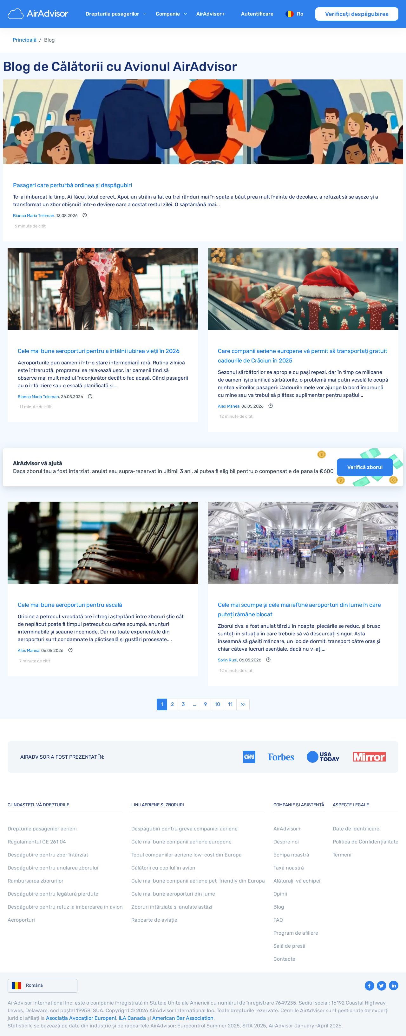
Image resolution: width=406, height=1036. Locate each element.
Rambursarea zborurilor (35, 881)
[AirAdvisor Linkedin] (393, 985)
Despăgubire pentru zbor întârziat (48, 855)
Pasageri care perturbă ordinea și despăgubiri (72, 185)
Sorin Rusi (227, 660)
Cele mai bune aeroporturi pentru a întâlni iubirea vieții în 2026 (99, 351)
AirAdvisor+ (210, 14)
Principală (24, 40)
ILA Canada (132, 1018)
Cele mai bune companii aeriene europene (181, 842)
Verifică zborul (365, 467)
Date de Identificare (356, 829)
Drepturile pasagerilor (112, 14)
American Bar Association (182, 1018)
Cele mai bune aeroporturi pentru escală (70, 604)
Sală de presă (289, 946)
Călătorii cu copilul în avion (163, 868)
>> (243, 704)
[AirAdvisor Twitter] (381, 986)
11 (230, 704)
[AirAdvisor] (39, 14)
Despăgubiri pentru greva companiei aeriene (184, 829)
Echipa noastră (291, 855)
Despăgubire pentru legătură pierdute (53, 894)
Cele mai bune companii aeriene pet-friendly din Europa (198, 881)
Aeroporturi (21, 920)
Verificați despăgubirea (357, 13)
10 (217, 704)
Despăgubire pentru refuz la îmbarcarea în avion (65, 907)
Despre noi (286, 842)
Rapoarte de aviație (154, 920)
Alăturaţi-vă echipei (296, 881)
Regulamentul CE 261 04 (37, 842)
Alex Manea (228, 406)
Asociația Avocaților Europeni (81, 1018)
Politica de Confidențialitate (365, 842)
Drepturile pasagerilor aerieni (42, 829)
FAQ (278, 920)
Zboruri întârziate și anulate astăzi (171, 907)
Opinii (280, 894)
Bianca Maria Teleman (33, 215)
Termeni (342, 855)
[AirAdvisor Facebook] (369, 986)
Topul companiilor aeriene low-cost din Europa (186, 855)
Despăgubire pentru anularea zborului (53, 868)
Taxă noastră (288, 868)
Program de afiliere (295, 933)
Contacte (284, 959)
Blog (278, 907)
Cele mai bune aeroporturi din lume (173, 894)
